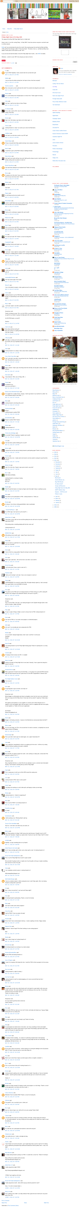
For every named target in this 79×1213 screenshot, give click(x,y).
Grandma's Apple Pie (57, 136)
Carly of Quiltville (58, 330)
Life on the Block (58, 189)
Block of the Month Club (58, 397)
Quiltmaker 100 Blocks (58, 425)
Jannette (7, 652)
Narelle (6, 486)
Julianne (7, 1115)
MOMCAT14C (8, 533)
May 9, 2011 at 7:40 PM (12, 246)
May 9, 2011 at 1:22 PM (12, 82)
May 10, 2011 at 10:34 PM (12, 506)
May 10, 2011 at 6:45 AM (12, 405)
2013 (55, 456)
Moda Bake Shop (58, 328)
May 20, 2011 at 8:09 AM (12, 1032)
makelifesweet (57, 299)
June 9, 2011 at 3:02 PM (12, 1197)
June (56, 474)
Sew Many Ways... (58, 290)
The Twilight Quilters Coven (11, 678)
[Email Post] (16, 62)
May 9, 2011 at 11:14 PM (12, 323)
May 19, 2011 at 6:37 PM (12, 956)
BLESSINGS (56, 314)
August (57, 470)
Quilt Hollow (57, 263)
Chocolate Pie (56, 127)
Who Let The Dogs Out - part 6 (60, 200)
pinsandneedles (8, 417)
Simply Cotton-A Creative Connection (63, 203)
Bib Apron (55, 80)
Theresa (7, 125)
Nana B (6, 148)
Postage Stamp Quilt (57, 98)
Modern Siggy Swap (57, 414)
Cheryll (6, 382)
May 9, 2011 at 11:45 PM (12, 334)
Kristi (6, 686)
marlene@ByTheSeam (10, 277)
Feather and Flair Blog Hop (60, 195)
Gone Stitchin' (57, 198)
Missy (6, 1126)
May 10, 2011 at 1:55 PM (12, 444)
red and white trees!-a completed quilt (62, 241)
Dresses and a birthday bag (60, 323)
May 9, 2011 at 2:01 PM (12, 97)
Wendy (6, 793)
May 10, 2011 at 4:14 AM (12, 378)
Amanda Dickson (9, 669)
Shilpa (6, 540)
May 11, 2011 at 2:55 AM (12, 561)
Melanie (7, 182)
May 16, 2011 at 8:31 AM (12, 820)
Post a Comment (5, 1200)
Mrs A (6, 1108)
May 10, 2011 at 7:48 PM (12, 469)
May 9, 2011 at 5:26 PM (12, 178)
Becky (6, 173)
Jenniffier (7, 1046)
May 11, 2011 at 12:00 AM (12, 546)
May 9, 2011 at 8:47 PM (12, 274)
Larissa (6, 292)
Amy (6, 1055)
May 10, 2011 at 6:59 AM (12, 414)
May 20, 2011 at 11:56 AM (12, 1080)
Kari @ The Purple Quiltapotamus (12, 855)
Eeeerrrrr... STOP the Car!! (61, 491)
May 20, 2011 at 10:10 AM (12, 1052)
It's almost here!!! (59, 483)
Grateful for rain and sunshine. (60, 305)
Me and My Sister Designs (60, 218)
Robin (6, 903)
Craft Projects (56, 400)
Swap (54, 434)
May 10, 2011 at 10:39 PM (12, 514)
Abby (6, 259)
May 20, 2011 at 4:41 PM (12, 1096)
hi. (54, 269)
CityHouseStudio (9, 408)
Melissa (7, 725)
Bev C (6, 472)
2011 (55, 460)
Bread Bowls (55, 124)
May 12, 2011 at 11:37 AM (12, 657)
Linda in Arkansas (9, 1092)
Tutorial (54, 439)
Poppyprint (57, 236)
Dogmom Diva (8, 926)
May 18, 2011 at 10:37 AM (12, 864)
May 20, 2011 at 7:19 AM (12, 1021)
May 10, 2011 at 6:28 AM (12, 397)
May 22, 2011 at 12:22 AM (12, 1177)
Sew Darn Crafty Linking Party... (60, 291)
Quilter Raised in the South (11, 848)
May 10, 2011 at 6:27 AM (12, 388)
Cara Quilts (57, 253)
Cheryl (6, 580)
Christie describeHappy (10, 433)
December (57, 462)
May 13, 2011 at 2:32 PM (12, 690)
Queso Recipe (57, 318)
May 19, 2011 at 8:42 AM (12, 907)
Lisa (6, 234)
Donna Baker (8, 200)
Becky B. (7, 285)
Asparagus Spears (57, 118)
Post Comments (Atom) (13, 1205)
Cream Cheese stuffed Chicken (60, 130)
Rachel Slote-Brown (9, 165)
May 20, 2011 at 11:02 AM (12, 1067)
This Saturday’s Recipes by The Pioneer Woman (64, 223)
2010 (55, 505)
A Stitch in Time (58, 248)
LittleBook (7, 133)
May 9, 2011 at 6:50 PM (12, 231)
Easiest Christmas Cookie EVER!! (60, 133)
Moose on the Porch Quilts (60, 308)
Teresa (6, 249)
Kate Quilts (7, 374)
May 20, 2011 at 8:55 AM (12, 1043)
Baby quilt (55, 392)
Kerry (6, 1008)
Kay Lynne (7, 969)
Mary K (6, 303)
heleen (6, 365)
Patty (6, 609)
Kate (6, 895)
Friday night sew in (57, 404)
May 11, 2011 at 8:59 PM (12, 621)
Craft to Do (7, 327)
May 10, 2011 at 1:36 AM (12, 362)
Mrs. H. (6, 1063)
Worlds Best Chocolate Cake (59, 160)
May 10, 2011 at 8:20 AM (12, 429)
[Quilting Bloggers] (58, 446)
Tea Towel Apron (56, 104)
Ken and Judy (8, 944)
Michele (7, 1083)
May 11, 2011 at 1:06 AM (12, 554)
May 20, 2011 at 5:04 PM (12, 1104)
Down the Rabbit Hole (58, 232)
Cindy (6, 868)
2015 (55, 452)
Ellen (6, 1017)
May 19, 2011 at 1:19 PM (12, 922)
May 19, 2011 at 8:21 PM (12, 965)
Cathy (6, 101)
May (56, 476)
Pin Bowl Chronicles (58, 278)
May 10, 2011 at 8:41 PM (12, 491)
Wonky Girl (7, 465)
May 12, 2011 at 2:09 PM (12, 675)
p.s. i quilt (56, 267)
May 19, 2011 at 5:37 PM (12, 949)
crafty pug (7, 337)
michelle (7, 840)
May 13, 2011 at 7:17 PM (12, 748)
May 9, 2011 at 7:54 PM (12, 264)
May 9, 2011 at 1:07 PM (12, 74)
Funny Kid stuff (56, 407)
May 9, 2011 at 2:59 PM (12, 137)
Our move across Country (58, 416)
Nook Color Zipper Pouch (58, 95)
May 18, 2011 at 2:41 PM (12, 875)
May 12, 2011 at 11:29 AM (12, 649)
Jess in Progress (9, 960)
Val (6, 888)
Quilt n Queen (8, 1035)
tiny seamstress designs (60, 303)
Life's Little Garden (58, 212)
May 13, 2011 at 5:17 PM (12, 731)
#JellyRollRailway (58, 254)
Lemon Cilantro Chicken (58, 142)
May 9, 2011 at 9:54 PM (12, 300)
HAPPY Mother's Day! (60, 489)
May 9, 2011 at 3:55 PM (12, 145)
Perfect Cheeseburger (57, 148)
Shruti (6, 550)
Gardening (55, 409)
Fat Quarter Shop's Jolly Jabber (61, 185)
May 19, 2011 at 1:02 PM (12, 915)
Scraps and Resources (60, 485)
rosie (6, 777)
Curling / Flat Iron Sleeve (58, 83)
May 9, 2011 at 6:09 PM (12, 206)
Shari (6, 557)
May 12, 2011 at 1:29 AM (12, 629)
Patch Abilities (56, 418)
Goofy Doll (55, 89)
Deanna (7, 93)
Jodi (6, 440)
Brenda (6, 502)
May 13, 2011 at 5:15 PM (12, 722)
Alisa (6, 589)
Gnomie (7, 455)
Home (3, 28)
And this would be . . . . (10, 85)
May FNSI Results (59, 481)
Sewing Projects (56, 432)
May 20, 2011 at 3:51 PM (12, 1089)
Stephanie (7, 572)
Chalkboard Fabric (57, 399)
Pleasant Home (57, 276)
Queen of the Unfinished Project (12, 391)
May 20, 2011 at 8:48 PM (12, 1112)
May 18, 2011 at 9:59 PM (12, 892)
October (57, 466)
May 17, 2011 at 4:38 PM (12, 844)
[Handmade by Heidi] (65, 48)
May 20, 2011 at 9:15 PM (12, 1123)
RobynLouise (8, 217)
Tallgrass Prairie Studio (59, 227)
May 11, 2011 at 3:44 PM (12, 586)
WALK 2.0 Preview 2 (58, 228)
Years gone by (57, 273)
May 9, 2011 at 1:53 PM (12, 90)
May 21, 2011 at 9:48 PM (12, 1161)
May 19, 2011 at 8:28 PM (12, 973)
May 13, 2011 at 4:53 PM (12, 714)
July (56, 472)
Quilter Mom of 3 (9, 517)
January (57, 502)
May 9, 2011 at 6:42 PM (12, 221)
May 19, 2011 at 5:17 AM (12, 900)
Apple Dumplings (56, 112)
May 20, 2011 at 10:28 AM (12, 1059)
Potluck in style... (59, 494)
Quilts (54, 427)
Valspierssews (8, 1134)
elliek (6, 625)
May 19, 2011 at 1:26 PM (12, 933)
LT (5, 70)
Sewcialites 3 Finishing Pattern (60, 186)
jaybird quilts (57, 206)
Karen (6, 617)
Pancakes (55, 145)
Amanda (7, 918)
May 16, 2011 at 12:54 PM (12, 827)
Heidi (61, 68)
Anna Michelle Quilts (59, 326)
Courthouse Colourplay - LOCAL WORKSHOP (64, 237)
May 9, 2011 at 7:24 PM (12, 238)
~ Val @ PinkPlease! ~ (10, 509)
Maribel (6, 632)
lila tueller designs (58, 285)
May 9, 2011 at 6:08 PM (12, 197)
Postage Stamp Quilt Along (59, 421)
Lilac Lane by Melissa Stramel (61, 294)
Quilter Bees (55, 423)
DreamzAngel (8, 734)
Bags (54, 393)
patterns (54, 420)
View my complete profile (65, 74)
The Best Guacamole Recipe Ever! (61, 282)
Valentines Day (56, 441)
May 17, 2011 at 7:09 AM (12, 836)
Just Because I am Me (59, 245)
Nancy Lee (7, 660)
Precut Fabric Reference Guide (59, 101)
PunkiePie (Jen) (8, 808)
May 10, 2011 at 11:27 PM (12, 537)
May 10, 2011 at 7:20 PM (12, 461)
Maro (6, 800)
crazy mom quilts (58, 240)
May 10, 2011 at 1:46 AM (12, 371)
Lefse (54, 139)
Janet (6, 348)
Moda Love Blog (57, 300)
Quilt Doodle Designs (10, 879)
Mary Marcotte (8, 1152)
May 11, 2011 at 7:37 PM (12, 613)
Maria (6, 400)
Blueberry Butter (56, 121)
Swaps (54, 435)
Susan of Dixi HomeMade (11, 823)
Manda (6, 937)
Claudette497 (8, 242)
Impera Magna (8, 141)
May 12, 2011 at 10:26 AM (12, 640)
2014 (55, 454)
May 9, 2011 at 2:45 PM (12, 114)
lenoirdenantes (8, 815)
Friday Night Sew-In (18, 28)
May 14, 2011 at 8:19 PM (12, 774)
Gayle (6, 770)
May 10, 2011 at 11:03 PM (12, 529)
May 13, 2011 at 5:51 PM (12, 738)
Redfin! (55, 219)
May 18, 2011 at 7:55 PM (12, 884)
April (56, 496)
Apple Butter (55, 115)
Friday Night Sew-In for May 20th (12, 37)
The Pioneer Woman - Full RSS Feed (63, 222)
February (57, 500)
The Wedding (57, 264)
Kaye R (6, 225)
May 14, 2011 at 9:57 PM (12, 781)
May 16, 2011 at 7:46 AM (12, 804)
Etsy (54, 402)
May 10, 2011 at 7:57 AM (12, 421)
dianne (6, 717)
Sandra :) (7, 1141)
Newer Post (4, 1202)
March (57, 498)
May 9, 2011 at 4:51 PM (12, 169)
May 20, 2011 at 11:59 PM (12, 1130)
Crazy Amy (7, 911)
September (58, 468)
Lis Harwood (8, 108)
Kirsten (6, 118)
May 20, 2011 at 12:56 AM (12, 982)
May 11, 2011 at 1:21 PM (12, 569)
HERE (39, 53)
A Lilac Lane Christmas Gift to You (61, 296)
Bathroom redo (56, 395)
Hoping (55, 191)
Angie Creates (57, 321)
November (57, 464)
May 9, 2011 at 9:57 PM (12, 307)
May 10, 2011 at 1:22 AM (12, 352)
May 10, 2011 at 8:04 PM (12, 483)
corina (6, 268)
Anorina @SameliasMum (10, 952)
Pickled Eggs (56, 151)
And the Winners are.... (60, 479)
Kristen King (8, 565)
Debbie (6, 78)
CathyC (6, 785)
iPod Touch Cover (57, 92)
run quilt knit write (58, 231)
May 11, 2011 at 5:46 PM (12, 595)
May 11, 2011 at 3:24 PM (12, 577)
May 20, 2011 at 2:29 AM (12, 995)
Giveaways (55, 411)
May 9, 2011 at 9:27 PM (12, 281)
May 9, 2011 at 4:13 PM (12, 162)
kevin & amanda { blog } (60, 281)
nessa (6, 751)
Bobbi (3, 47)
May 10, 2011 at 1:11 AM (12, 345)
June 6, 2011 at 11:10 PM (12, 1188)
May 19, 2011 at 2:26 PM (12, 941)
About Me (9, 28)
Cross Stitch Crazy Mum (10, 356)
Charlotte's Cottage (58, 272)
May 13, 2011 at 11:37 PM (12, 766)
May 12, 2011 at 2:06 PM (12, 666)
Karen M (7, 643)
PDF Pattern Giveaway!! (59, 287)
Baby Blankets (56, 390)
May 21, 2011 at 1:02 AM (12, 1138)
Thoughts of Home (58, 312)
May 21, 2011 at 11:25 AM (12, 1149)
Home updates (56, 413)
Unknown (7, 1100)
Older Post (46, 1202)
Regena (7, 193)
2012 (55, 458)
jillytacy (7, 448)
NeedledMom (57, 194)
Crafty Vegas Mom (58, 317)
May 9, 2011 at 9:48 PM (12, 289)
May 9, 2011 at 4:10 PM (12, 152)
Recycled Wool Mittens (58, 430)
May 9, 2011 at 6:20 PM (12, 214)
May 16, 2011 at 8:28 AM (12, 812)
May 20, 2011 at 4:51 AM (12, 1004)
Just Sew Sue (8, 977)
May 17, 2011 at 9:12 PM (12, 852)
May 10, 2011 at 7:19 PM (12, 452)
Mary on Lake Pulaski (59, 257)
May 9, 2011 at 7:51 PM (12, 255)
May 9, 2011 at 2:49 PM (12, 129)
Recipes (54, 428)
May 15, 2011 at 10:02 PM (12, 797)
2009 (55, 507)
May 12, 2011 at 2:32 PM (12, 683)
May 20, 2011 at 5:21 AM (12, 1013)
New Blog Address (58, 309)
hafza (6, 494)
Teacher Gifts (56, 437)
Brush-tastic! (58, 477)
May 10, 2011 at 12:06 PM (12, 437)
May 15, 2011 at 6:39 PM (12, 789)
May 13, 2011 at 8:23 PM (12, 757)
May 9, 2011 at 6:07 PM (12, 189)
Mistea (6, 986)
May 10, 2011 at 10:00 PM (12, 498)
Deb (6, 1024)
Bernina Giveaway (58, 249)
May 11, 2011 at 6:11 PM (12, 606)
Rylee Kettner (8, 156)
